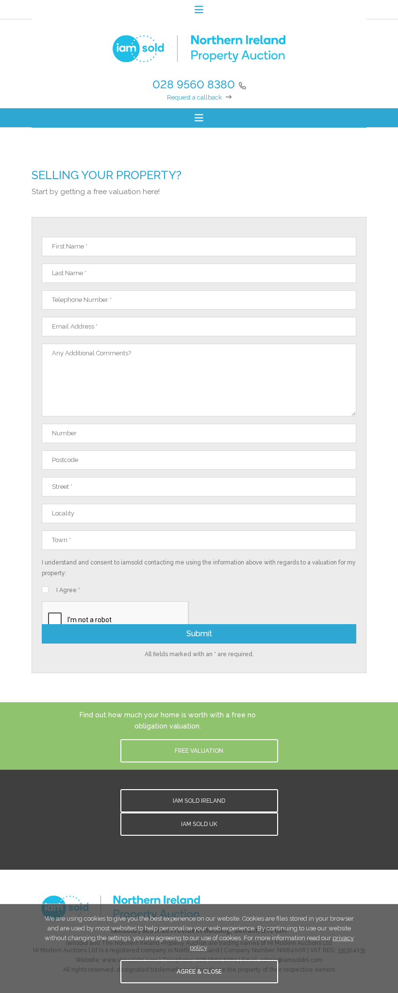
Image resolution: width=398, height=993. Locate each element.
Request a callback (194, 97)
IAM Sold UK (199, 824)
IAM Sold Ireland (199, 800)
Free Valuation (199, 750)
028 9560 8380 (193, 84)
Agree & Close (199, 971)
